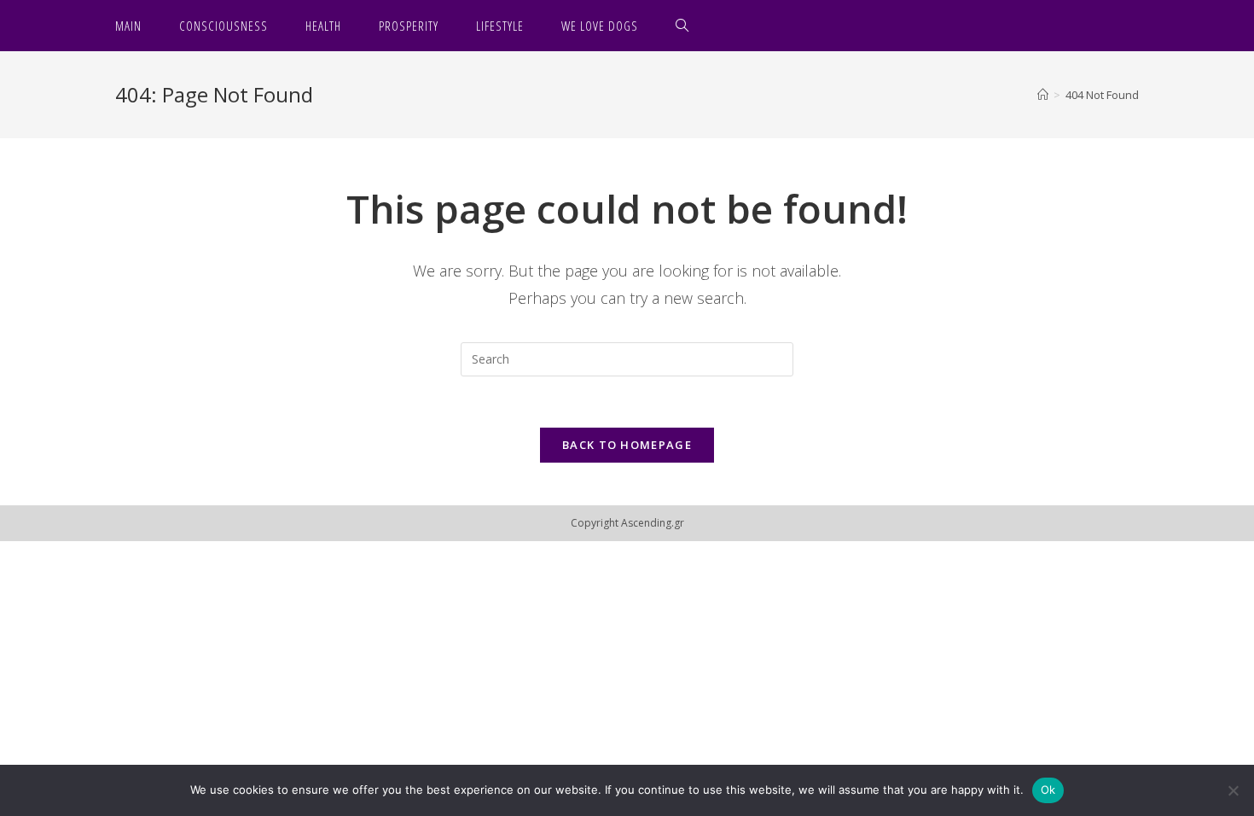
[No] (1232, 790)
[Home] (1042, 94)
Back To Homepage (627, 444)
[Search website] (682, 25)
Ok (1048, 789)
